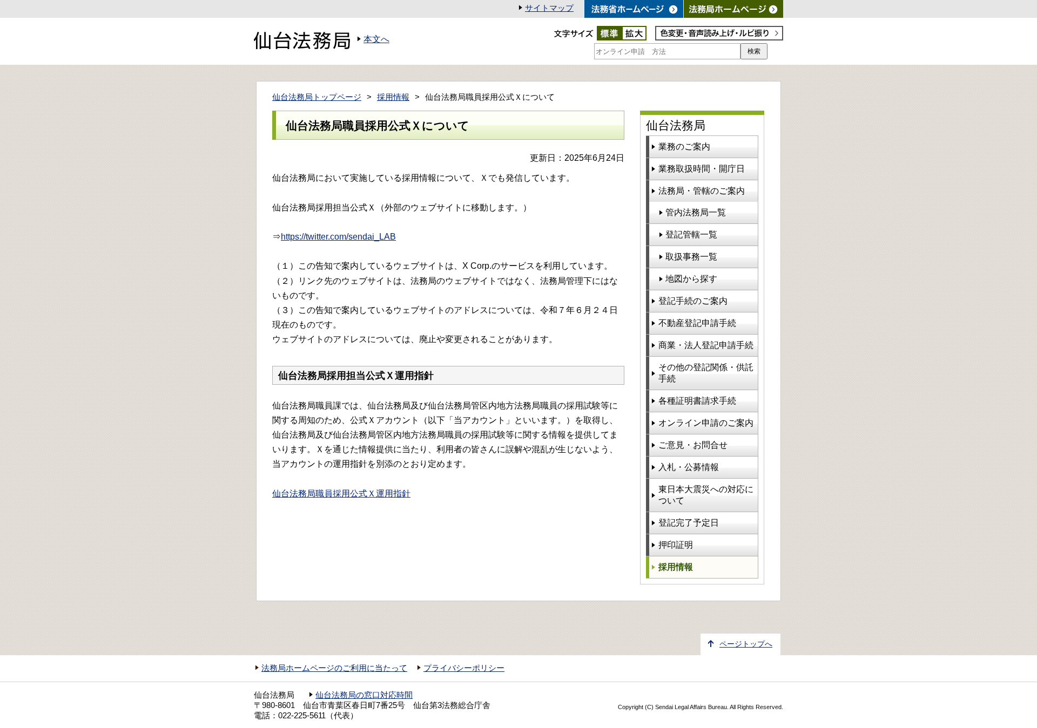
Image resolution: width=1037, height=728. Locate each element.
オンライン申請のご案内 (705, 422)
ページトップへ (745, 644)
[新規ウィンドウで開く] (733, 9)
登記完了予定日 (688, 522)
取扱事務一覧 (691, 256)
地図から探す (691, 278)
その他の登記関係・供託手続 (705, 373)
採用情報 (393, 97)
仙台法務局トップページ (316, 97)
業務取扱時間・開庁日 (701, 168)
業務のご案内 (684, 146)
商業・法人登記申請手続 (705, 345)
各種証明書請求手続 (697, 400)
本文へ (376, 39)
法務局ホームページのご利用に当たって (334, 668)
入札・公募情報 (688, 467)
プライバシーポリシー (463, 668)
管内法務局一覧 (695, 212)
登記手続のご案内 (693, 300)
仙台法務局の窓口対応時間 (364, 695)
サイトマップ (549, 8)
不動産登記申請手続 (697, 323)
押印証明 (675, 544)
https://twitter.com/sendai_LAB (338, 236)
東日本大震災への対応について (705, 495)
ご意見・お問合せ (693, 445)
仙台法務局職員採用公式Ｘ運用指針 (341, 493)
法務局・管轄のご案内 (701, 190)
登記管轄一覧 (691, 234)
